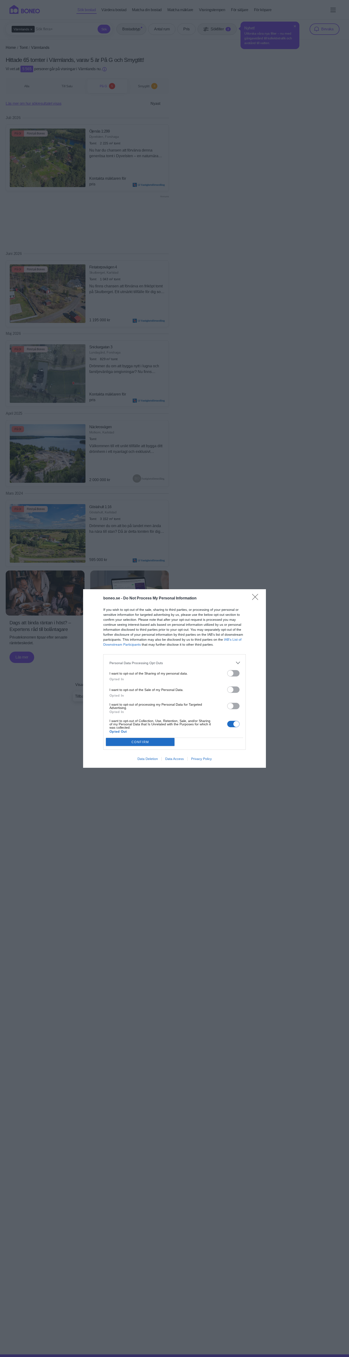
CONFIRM (140, 742)
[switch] (233, 673)
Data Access (174, 759)
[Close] (256, 598)
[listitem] (174, 662)
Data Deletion (147, 759)
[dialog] (174, 678)
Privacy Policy (201, 759)
